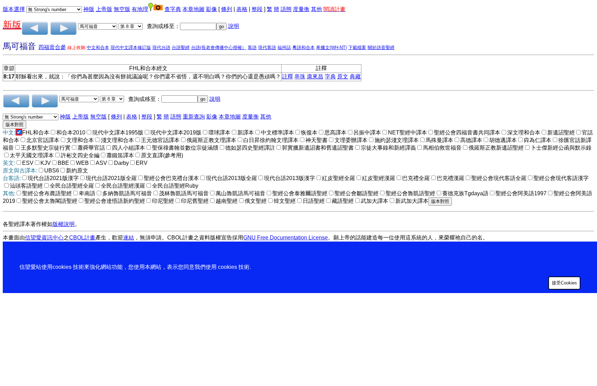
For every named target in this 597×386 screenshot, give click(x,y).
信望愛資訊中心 (44, 238)
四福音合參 (52, 47)
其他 (316, 9)
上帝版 (104, 9)
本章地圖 (193, 9)
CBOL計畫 (82, 238)
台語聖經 (181, 47)
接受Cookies (564, 282)
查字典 (172, 9)
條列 (226, 9)
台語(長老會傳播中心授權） (218, 47)
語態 (286, 9)
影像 (211, 9)
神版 (88, 9)
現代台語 (161, 47)
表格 (241, 9)
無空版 (122, 9)
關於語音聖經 (381, 47)
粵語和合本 (303, 47)
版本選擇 (14, 9)
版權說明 (64, 224)
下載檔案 (357, 47)
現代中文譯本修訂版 (131, 47)
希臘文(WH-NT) (331, 47)
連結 (128, 238)
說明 (233, 26)
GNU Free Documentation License (285, 238)
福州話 (284, 47)
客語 (252, 47)
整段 (257, 9)
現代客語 (267, 47)
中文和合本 (98, 47)
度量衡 (301, 9)
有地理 (140, 9)
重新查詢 (194, 117)
